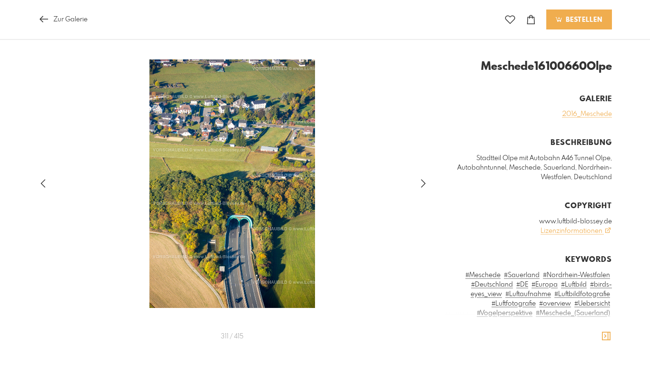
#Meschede (483, 275)
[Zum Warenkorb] (531, 19)
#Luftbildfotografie (582, 294)
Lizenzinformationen (572, 231)
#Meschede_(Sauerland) (573, 313)
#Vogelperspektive (504, 313)
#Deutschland (492, 284)
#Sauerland (522, 275)
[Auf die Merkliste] (510, 19)
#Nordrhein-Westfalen (576, 275)
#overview (555, 303)
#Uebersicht (592, 303)
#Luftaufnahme (528, 294)
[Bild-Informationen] (606, 336)
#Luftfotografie (514, 303)
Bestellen (582, 20)
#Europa (545, 284)
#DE (522, 284)
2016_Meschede (587, 114)
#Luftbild (574, 284)
